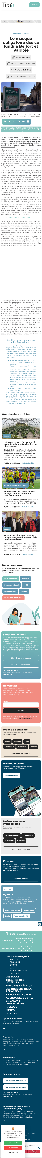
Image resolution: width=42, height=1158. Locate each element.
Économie (15, 962)
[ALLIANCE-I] (21, 26)
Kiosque (11, 1007)
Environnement (18, 970)
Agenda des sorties (19, 998)
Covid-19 (17, 34)
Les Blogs (13, 977)
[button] (5, 122)
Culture (7, 529)
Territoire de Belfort (23, 70)
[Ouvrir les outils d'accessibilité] (40, 924)
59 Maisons (9, 840)
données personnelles (25, 718)
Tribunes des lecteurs (15, 981)
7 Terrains (21, 840)
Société (25, 34)
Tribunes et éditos (19, 985)
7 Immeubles (28, 836)
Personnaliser (13, 1153)
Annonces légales (19, 994)
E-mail (5, 701)
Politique (15, 959)
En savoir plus (7, 674)
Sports (25, 485)
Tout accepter (13, 1143)
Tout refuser (13, 1148)
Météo (10, 1010)
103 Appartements (11, 836)
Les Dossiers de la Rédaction (19, 990)
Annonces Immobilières (15, 1002)
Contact (11, 1013)
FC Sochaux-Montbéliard (13, 485)
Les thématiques (17, 956)
